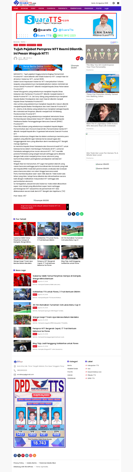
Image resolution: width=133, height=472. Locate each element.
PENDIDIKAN (71, 378)
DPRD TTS (91, 378)
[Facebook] (69, 214)
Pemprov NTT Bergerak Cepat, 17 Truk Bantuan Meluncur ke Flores (46, 263)
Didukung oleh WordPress (23, 467)
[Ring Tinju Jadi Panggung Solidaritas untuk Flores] (72, 252)
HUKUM (70, 375)
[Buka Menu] (118, 3)
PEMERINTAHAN (31, 45)
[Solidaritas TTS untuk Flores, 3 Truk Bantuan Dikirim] (48, 229)
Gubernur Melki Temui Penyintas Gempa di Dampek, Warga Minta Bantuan (22, 240)
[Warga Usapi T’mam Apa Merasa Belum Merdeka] (25, 252)
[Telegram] (77, 214)
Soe (89, 369)
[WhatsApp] (81, 214)
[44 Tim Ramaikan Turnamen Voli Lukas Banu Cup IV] (72, 229)
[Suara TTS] (25, 3)
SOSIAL (39, 45)
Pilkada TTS (92, 375)
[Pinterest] (23, 455)
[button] (113, 3)
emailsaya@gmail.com (25, 374)
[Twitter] (73, 214)
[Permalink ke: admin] (16, 58)
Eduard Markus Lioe (94, 372)
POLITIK (70, 372)
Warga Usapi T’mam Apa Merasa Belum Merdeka (23, 262)
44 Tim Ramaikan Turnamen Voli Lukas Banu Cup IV (72, 239)
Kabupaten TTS (93, 365)
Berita (15, 45)
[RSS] (34, 455)
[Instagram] (30, 455)
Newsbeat (22, 45)
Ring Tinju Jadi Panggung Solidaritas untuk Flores (70, 262)
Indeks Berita (32, 463)
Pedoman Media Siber (47, 463)
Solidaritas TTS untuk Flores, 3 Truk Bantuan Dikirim (48, 239)
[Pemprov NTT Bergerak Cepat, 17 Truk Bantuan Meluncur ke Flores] (48, 252)
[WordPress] (26, 455)
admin (20, 58)
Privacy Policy (19, 463)
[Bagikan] (81, 58)
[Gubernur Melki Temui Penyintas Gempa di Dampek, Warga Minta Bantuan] (25, 229)
